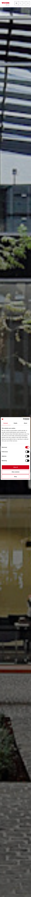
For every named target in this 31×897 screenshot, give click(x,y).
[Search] (20, 3)
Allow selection (15, 472)
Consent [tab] (5, 423)
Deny (15, 476)
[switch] (27, 452)
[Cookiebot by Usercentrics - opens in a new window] (23, 419)
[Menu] (28, 3)
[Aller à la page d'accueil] (5, 4)
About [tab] (25, 423)
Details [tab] (15, 423)
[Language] (16, 3)
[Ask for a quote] (24, 3)
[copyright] (29, 9)
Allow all (15, 467)
